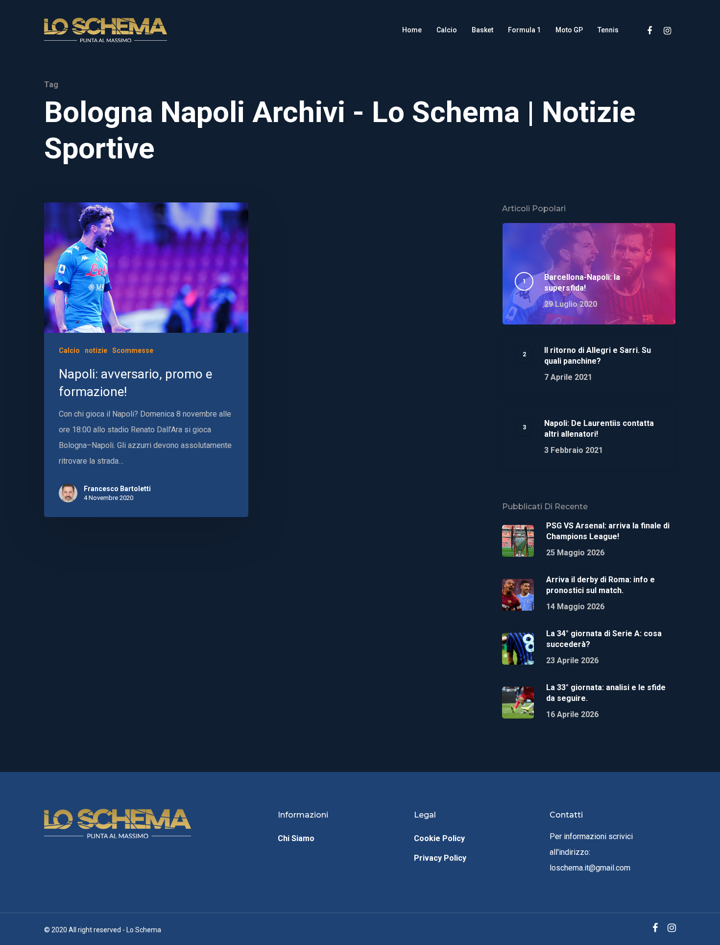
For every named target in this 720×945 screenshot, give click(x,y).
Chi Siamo (296, 838)
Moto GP (569, 29)
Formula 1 (524, 29)
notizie (96, 350)
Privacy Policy (440, 858)
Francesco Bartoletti (117, 489)
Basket (482, 29)
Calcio (446, 29)
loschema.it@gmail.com (590, 867)
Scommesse (132, 350)
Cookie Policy (439, 838)
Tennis (608, 29)
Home (412, 29)
